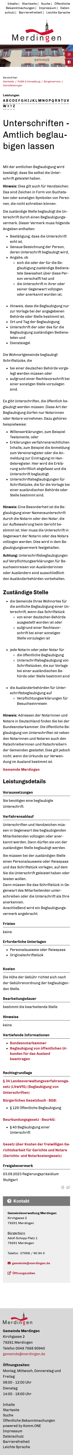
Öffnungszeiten (23, 1273)
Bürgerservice (52, 81)
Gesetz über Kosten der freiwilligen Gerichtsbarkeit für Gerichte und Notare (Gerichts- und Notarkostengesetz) (36, 1150)
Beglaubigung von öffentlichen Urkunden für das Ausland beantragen (38, 1053)
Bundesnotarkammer (28, 1043)
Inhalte (13, 3)
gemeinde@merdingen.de (31, 1263)
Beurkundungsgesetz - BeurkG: (29, 1119)
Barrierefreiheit (30, 12)
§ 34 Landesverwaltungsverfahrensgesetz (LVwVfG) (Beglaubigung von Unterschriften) (36, 1087)
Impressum (47, 8)
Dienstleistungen (12, 85)
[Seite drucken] (62, 1187)
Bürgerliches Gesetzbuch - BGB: (30, 1100)
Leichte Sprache (58, 12)
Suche (45, 3)
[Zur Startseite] (36, 31)
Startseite (29, 3)
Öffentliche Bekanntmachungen (29, 1420)
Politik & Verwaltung (29, 81)
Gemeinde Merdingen (21, 769)
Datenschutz (13, 1436)
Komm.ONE (32, 1426)
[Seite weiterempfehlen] (68, 1187)
